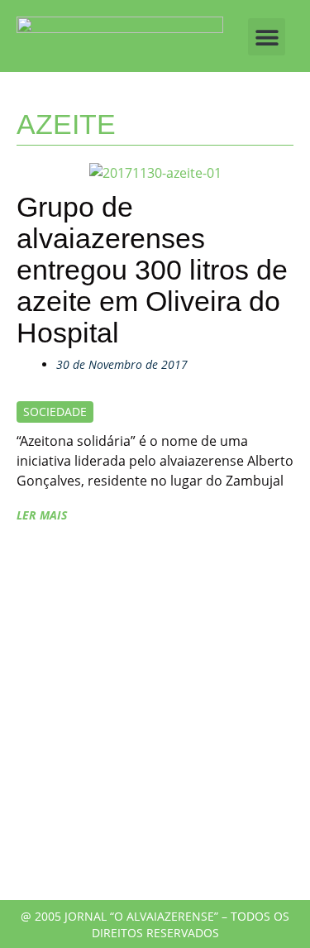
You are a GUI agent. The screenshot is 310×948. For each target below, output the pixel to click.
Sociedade (55, 411)
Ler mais (42, 515)
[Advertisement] (155, 720)
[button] (266, 36)
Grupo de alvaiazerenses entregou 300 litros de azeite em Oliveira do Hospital (152, 269)
